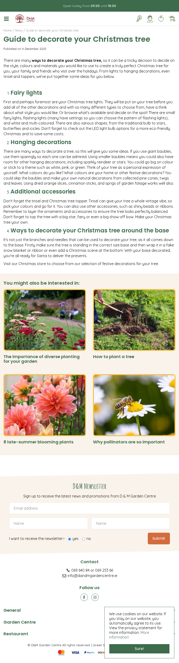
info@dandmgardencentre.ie (92, 575)
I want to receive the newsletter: (37, 539)
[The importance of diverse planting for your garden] (44, 320)
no (88, 538)
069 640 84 (80, 570)
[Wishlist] (161, 18)
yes (75, 538)
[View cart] (172, 18)
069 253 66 (104, 570)
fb (84, 597)
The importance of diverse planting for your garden (41, 359)
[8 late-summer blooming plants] (44, 405)
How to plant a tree (113, 356)
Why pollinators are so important (129, 442)
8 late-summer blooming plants (38, 442)
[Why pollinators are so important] (134, 405)
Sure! (139, 648)
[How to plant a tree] (134, 320)
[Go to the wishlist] (159, 18)
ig (95, 597)
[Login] (150, 18)
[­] (7, 18)
